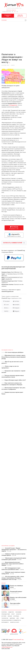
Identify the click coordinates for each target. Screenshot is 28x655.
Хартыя (14, 5)
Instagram (16, 308)
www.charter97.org (18, 639)
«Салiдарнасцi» (13, 105)
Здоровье (12, 618)
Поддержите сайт (7, 16)
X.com (7, 304)
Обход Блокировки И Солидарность (11, 620)
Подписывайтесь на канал (14, 235)
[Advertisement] (14, 38)
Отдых (22, 618)
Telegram (16, 311)
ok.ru (7, 308)
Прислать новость (11, 10)
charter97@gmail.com (7, 647)
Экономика (18, 612)
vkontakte (16, 304)
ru (15, 11)
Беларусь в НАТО (14, 622)
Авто (17, 618)
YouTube (16, 301)
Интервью (16, 616)
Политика (4, 612)
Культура (18, 614)
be (12, 11)
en (17, 11)
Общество (11, 612)
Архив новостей (6, 11)
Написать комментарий (14, 242)
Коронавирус (5, 622)
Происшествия (6, 614)
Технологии (5, 618)
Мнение (4, 583)
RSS (7, 311)
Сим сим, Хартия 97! (20, 16)
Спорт (13, 614)
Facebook (7, 301)
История (4, 616)
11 (9, 62)
